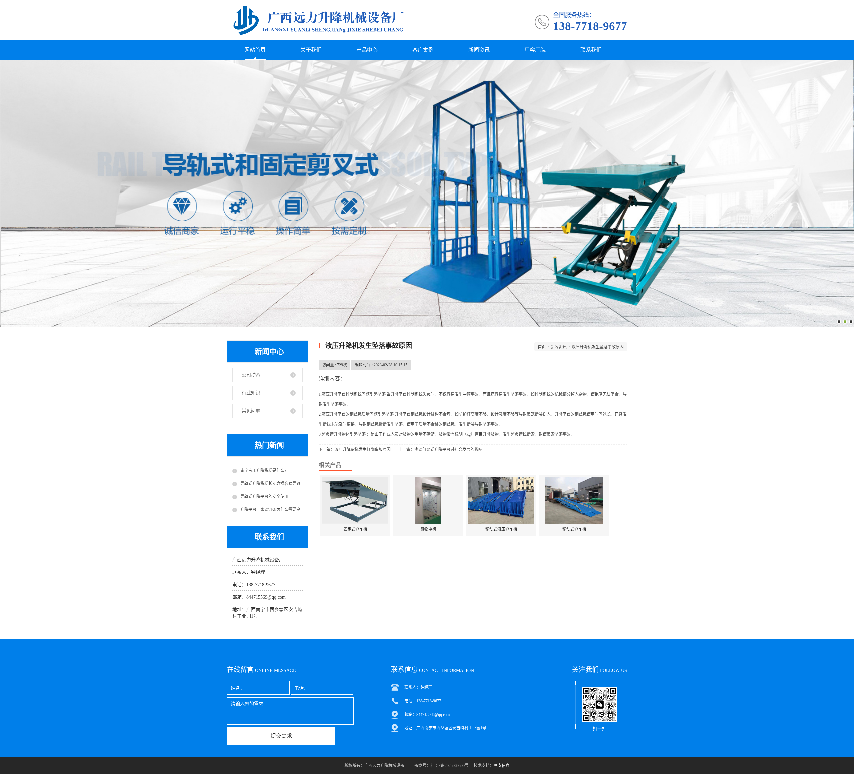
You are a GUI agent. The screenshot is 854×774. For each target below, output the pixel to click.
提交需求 (281, 736)
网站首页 (255, 50)
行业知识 (251, 392)
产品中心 (367, 50)
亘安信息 (502, 765)
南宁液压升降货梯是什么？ (264, 470)
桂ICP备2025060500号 (449, 765)
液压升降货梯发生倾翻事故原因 (363, 449)
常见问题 (251, 410)
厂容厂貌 (535, 50)
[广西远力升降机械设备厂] (349, 20)
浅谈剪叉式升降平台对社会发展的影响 (448, 449)
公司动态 (251, 374)
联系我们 (591, 50)
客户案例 (423, 50)
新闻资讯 (479, 50)
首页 (542, 347)
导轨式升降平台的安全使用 (264, 496)
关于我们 (311, 50)
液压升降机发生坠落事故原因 (598, 347)
